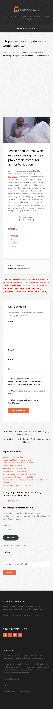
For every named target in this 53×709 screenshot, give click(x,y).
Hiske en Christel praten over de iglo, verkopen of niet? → (26, 433)
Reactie (11, 322)
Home (5, 53)
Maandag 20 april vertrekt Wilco (14, 471)
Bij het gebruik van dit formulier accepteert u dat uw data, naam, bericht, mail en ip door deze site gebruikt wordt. (25, 382)
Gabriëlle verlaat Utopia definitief (14, 468)
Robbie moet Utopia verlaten (13, 457)
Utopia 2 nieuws (15, 53)
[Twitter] (15, 635)
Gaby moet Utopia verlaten (13, 466)
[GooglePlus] (10, 635)
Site (9, 369)
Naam (11, 350)
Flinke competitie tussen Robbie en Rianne (18, 463)
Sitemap (7, 685)
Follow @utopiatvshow (11, 501)
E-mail (11, 359)
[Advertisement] (26, 86)
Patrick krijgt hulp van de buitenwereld (17, 485)
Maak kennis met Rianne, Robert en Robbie (18, 477)
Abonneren (10, 538)
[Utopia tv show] (26, 13)
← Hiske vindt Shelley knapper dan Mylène (26, 440)
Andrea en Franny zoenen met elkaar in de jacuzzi (21, 474)
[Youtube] (20, 635)
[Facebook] (5, 635)
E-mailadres (7, 525)
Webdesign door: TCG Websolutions (17, 691)
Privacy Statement (11, 679)
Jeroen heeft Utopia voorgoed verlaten (17, 460)
